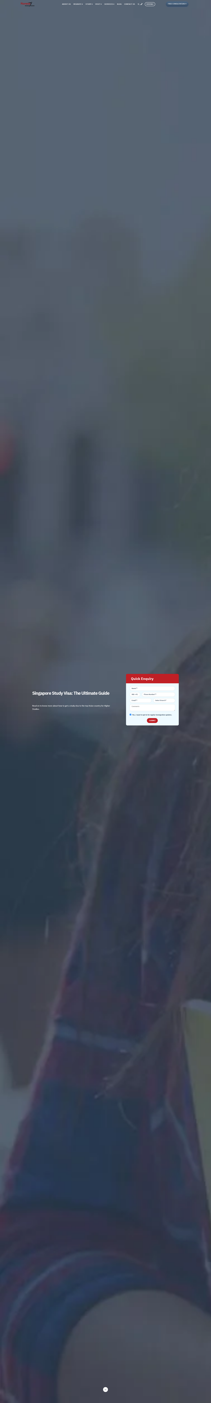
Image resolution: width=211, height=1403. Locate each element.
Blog (119, 4)
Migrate (78, 4)
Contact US (129, 4)
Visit (98, 4)
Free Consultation (176, 4)
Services (109, 4)
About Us (66, 4)
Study (89, 4)
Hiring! (150, 4)
